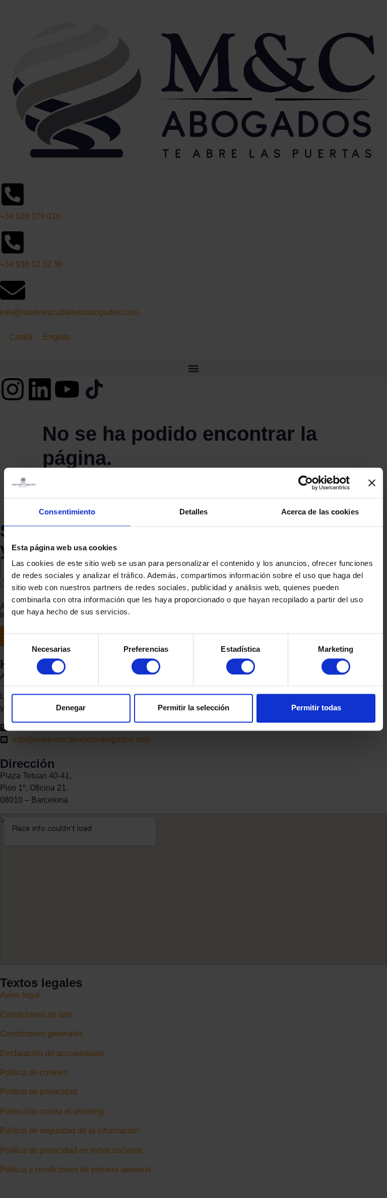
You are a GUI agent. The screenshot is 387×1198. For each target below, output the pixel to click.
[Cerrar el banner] (371, 482)
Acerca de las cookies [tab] (320, 511)
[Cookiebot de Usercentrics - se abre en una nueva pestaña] (306, 482)
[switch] (146, 666)
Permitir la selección (193, 708)
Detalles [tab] (193, 511)
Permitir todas (316, 708)
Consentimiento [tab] (67, 511)
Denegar (71, 708)
